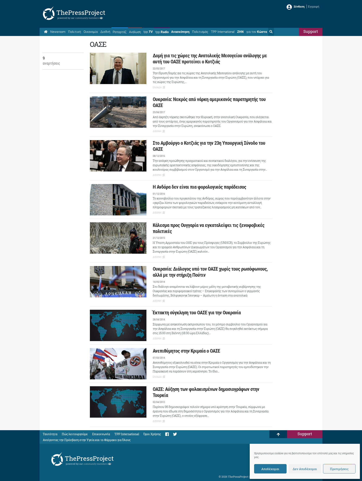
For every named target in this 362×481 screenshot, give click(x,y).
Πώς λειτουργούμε (75, 434)
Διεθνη (157, 131)
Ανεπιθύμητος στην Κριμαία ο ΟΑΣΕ (186, 351)
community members (87, 17)
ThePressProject (80, 12)
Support (310, 31)
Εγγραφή (313, 6)
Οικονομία (91, 32)
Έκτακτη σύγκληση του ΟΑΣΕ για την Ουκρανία (197, 313)
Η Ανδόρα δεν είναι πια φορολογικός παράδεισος (199, 187)
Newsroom (57, 32)
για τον (256, 32)
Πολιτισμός (200, 32)
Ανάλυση (135, 32)
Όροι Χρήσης (152, 434)
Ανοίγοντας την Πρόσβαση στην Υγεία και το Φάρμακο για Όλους (87, 440)
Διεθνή (105, 32)
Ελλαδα (157, 87)
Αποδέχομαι (270, 469)
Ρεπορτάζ (119, 32)
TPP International (222, 32)
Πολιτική (74, 32)
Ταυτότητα (50, 434)
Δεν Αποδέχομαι (305, 469)
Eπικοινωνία (101, 434)
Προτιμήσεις (339, 469)
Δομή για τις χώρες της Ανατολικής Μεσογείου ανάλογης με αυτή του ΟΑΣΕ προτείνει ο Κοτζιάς (210, 59)
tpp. (148, 32)
